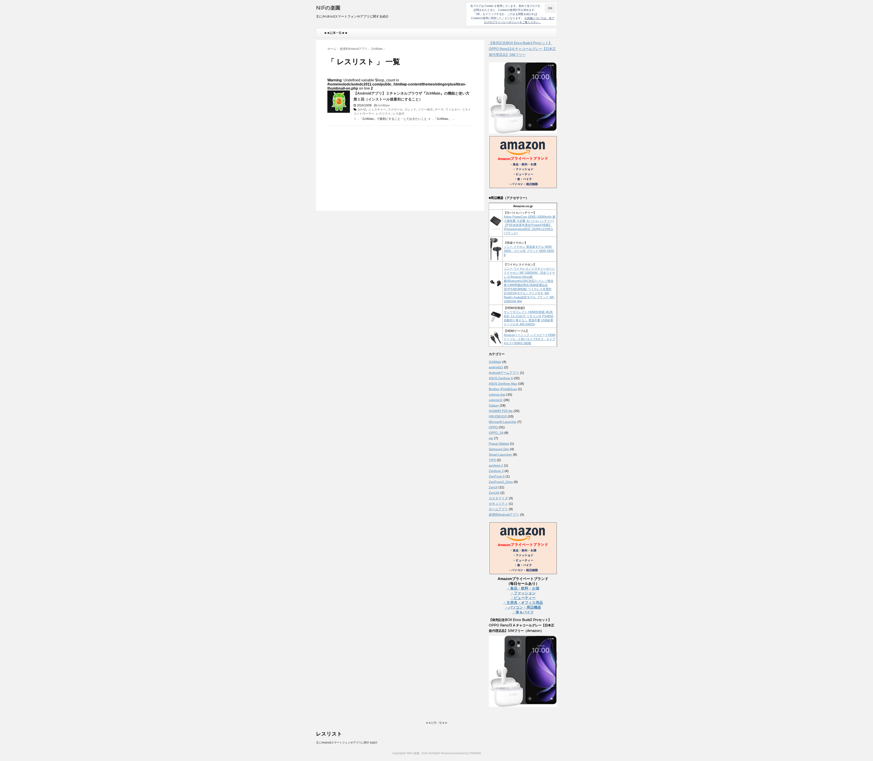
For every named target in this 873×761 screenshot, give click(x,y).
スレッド (410, 109)
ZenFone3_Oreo (501, 482)
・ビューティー (523, 598)
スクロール (395, 109)
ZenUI (493, 487)
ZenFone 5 (497, 476)
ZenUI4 (494, 493)
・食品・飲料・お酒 (523, 588)
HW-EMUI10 (498, 416)
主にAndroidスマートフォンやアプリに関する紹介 (347, 742)
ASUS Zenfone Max (503, 383)
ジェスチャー (377, 109)
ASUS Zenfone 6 (501, 378)
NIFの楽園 (328, 8)
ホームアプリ (498, 509)
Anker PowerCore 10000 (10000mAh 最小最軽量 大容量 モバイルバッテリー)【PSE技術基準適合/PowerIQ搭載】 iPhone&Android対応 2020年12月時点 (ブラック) (529, 225)
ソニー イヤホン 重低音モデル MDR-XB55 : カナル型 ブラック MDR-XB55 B (529, 251)
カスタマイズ (498, 498)
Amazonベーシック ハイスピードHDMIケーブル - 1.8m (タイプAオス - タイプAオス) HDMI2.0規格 (530, 339)
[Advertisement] (365, 162)
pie (491, 438)
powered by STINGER (467, 753)
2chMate (384, 105)
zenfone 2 (496, 465)
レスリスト (383, 113)
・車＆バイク (523, 612)
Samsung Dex (499, 449)
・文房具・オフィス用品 (523, 603)
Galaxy (494, 405)
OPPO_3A (496, 432)
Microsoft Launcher (503, 422)
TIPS (492, 460)
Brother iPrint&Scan (503, 389)
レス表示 (398, 113)
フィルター (452, 109)
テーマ (439, 109)
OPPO (493, 427)
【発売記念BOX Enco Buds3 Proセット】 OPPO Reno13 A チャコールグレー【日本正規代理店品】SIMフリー (522, 49)
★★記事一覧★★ (336, 33)
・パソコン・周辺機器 (523, 607)
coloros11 (496, 400)
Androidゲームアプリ (504, 372)
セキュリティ (498, 503)
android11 (496, 367)
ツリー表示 (425, 109)
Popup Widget (499, 443)
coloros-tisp (497, 394)
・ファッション (523, 593)
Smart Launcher (500, 454)
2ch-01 (362, 109)
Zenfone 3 (496, 471)
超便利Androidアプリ (504, 514)
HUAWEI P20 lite (501, 411)
